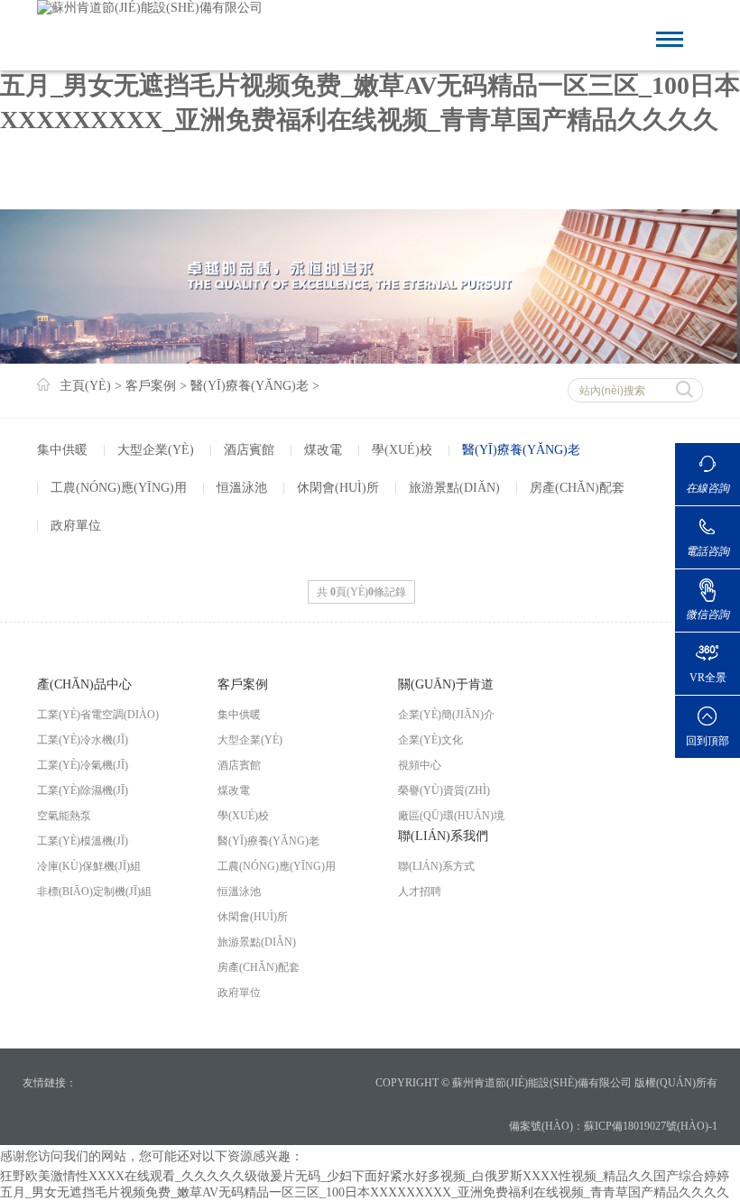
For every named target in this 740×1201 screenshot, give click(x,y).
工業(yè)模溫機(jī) (82, 841)
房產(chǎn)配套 (577, 487)
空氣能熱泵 (64, 815)
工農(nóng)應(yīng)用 (119, 487)
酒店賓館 (249, 450)
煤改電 (323, 450)
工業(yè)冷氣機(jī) (82, 765)
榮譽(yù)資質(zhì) (444, 790)
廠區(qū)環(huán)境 (451, 815)
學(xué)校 (402, 450)
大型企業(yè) (155, 450)
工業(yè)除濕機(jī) (82, 790)
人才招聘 (419, 891)
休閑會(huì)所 (338, 487)
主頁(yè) (85, 386)
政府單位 (76, 525)
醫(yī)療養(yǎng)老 (249, 386)
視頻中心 (419, 765)
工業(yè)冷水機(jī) (82, 740)
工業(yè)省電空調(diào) (98, 714)
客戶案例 (150, 386)
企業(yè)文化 (430, 740)
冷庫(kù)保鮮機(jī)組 (89, 866)
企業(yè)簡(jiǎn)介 (446, 714)
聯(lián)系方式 (436, 866)
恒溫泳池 (242, 487)
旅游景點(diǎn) (454, 487)
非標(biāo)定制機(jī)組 (94, 891)
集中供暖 (62, 450)
